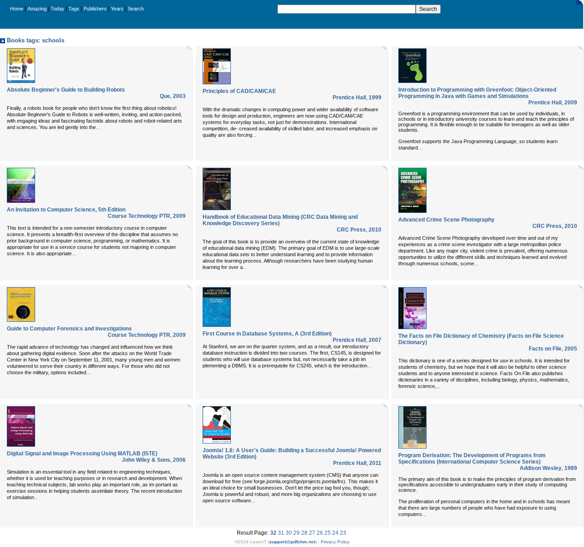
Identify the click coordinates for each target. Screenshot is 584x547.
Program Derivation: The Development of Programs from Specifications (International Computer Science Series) (472, 458)
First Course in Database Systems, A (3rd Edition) (267, 333)
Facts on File (545, 349)
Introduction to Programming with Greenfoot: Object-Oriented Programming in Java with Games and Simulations (477, 93)
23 (343, 533)
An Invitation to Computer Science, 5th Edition (66, 209)
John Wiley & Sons (146, 460)
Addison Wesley (541, 468)
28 (304, 533)
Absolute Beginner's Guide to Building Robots (66, 90)
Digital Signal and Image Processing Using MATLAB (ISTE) (82, 453)
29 (296, 533)
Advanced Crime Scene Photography (446, 220)
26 (320, 533)
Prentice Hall (349, 97)
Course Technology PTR (139, 216)
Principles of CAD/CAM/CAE (239, 91)
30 (289, 533)
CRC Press (351, 230)
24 (335, 533)
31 (281, 533)
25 (327, 533)
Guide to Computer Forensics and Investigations (69, 328)
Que (165, 96)
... (98, 127)
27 (312, 533)
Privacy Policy (335, 541)
